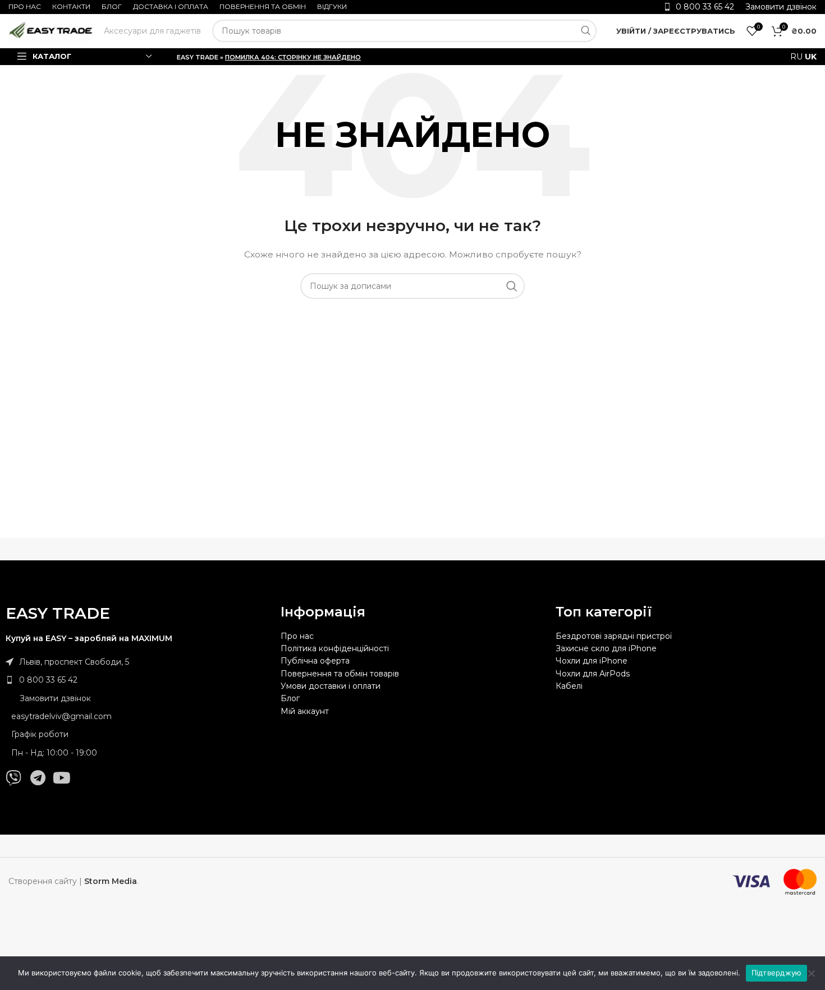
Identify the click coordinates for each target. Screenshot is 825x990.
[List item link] (137, 680)
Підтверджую (776, 972)
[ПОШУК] (585, 31)
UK (811, 57)
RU (796, 57)
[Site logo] (50, 30)
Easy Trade (197, 57)
